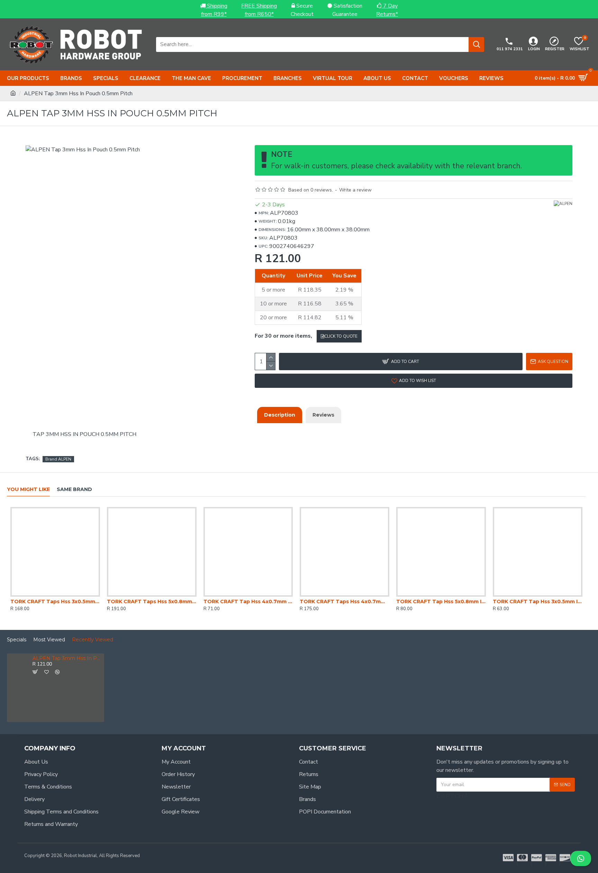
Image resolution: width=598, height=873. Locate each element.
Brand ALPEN (58, 459)
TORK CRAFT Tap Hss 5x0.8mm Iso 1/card (441, 601)
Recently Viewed (92, 640)
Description (279, 415)
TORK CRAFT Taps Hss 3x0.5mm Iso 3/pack (55, 601)
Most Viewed (49, 640)
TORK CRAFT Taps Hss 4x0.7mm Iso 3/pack (344, 601)
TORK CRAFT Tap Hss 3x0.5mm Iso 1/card (537, 601)
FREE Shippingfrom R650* (259, 10)
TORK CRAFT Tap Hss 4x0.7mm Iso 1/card (248, 601)
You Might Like (28, 489)
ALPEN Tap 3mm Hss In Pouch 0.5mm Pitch (67, 658)
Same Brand (74, 489)
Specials (16, 640)
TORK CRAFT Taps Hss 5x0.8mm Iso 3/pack (152, 601)
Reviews (323, 415)
